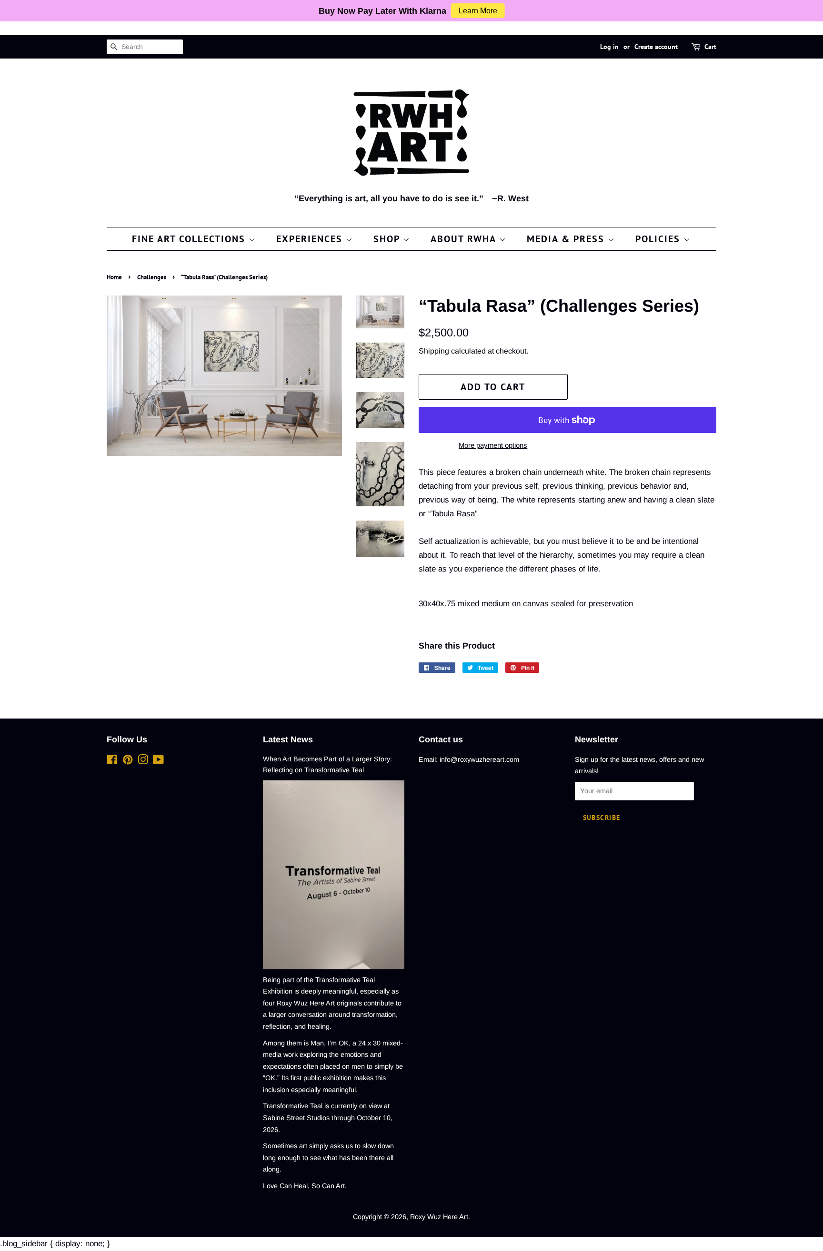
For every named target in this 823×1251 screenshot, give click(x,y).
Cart (710, 46)
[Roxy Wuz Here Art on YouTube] (158, 761)
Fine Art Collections (190, 239)
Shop (388, 239)
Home (114, 277)
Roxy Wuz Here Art (439, 1217)
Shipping (434, 351)
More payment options (493, 445)
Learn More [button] (478, 10)
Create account (656, 46)
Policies (659, 239)
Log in (609, 46)
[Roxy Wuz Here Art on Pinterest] (127, 761)
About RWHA (465, 239)
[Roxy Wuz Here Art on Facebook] (112, 761)
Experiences (311, 239)
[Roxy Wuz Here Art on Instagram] (143, 761)
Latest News (288, 739)
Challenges (151, 277)
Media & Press (567, 239)
